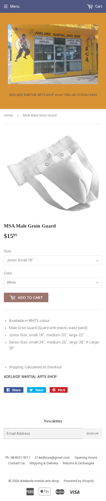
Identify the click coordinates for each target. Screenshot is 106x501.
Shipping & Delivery (43, 463)
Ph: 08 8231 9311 (17, 457)
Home (8, 115)
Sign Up (92, 433)
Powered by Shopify (79, 481)
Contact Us (16, 463)
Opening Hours (86, 457)
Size (7, 251)
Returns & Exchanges (78, 463)
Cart (98, 6)
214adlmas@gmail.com (52, 457)
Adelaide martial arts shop (39, 481)
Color (8, 273)
